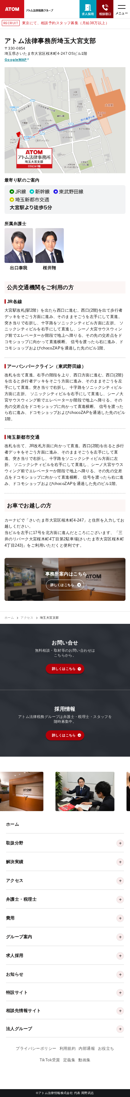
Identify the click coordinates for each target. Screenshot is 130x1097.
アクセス (27, 617)
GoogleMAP (16, 60)
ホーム (9, 617)
